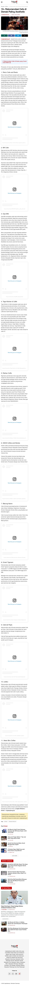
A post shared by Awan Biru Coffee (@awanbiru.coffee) (14, 801)
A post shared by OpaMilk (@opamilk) (14, 296)
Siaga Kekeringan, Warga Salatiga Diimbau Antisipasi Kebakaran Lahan (12, 906)
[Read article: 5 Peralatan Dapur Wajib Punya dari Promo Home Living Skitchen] (4, 851)
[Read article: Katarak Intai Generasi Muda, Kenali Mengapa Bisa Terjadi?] (4, 844)
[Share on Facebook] (11, 35)
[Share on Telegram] (18, 35)
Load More (14, 855)
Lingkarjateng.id (5, 39)
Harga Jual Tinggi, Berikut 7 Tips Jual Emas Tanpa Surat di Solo (17, 837)
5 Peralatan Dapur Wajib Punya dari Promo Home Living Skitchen (16, 849)
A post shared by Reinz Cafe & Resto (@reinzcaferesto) (14, 142)
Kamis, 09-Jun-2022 (16, 14)
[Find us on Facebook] (9, 973)
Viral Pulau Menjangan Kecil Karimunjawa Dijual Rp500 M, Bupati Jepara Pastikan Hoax (18, 930)
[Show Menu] (1, 2)
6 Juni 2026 (10, 846)
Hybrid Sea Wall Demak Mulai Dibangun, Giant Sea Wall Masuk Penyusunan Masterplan (17, 880)
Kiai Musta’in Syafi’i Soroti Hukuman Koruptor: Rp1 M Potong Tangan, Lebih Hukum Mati (17, 831)
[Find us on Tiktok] (19, 973)
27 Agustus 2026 (11, 909)
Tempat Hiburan (12, 821)
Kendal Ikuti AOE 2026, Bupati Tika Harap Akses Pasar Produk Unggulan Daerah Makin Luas (18, 865)
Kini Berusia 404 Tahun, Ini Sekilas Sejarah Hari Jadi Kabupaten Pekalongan (17, 922)
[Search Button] (27, 2)
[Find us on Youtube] (16, 973)
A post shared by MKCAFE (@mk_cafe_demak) (14, 208)
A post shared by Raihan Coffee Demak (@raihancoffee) (14, 438)
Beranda (2, 6)
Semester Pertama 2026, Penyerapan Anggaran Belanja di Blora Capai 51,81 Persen (17, 873)
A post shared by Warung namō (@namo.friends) (14, 557)
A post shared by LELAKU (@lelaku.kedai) (14, 735)
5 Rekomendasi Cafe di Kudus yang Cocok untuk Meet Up (15, 61)
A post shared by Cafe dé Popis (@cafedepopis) (14, 676)
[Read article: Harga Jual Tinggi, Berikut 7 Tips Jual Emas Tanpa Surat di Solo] (4, 838)
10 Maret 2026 (11, 852)
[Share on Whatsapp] (4, 35)
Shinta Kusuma (5, 14)
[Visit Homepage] (14, 2)
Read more (5, 919)
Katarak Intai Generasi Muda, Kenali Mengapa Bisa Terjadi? (16, 843)
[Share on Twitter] (25, 35)
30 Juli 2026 (10, 834)
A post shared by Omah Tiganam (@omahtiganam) (14, 619)
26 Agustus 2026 (11, 932)
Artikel (6, 6)
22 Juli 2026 (10, 840)
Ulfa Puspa (4, 909)
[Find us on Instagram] (12, 973)
